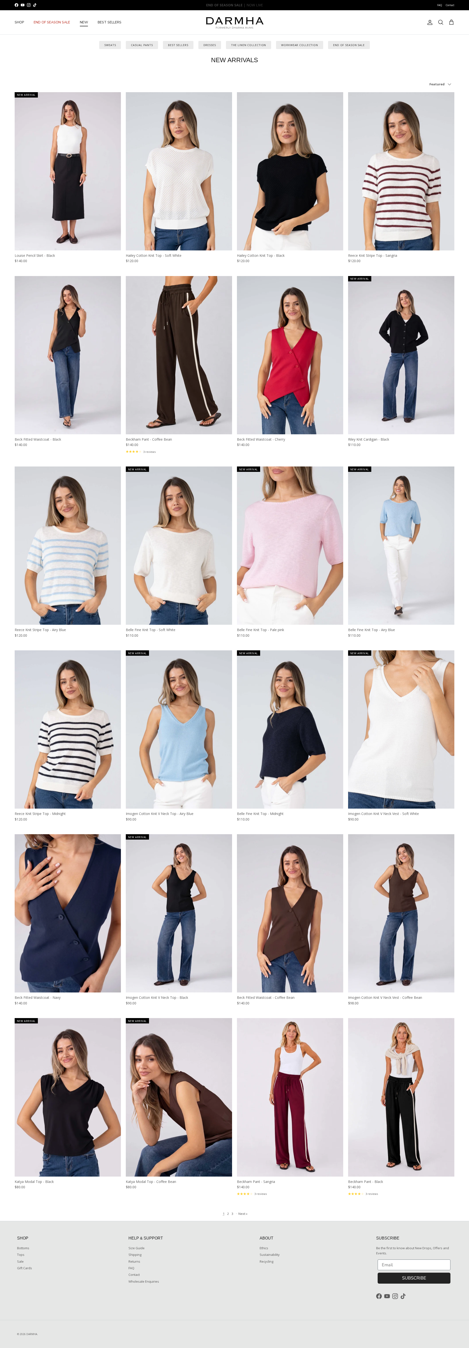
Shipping (134, 1254)
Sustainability (270, 1254)
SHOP (19, 22)
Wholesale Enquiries (143, 1281)
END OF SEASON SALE (52, 22)
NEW (84, 22)
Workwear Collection (299, 45)
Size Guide (136, 1248)
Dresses (209, 45)
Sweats (110, 45)
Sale (20, 1261)
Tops (20, 1254)
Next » (242, 1213)
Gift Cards (24, 1268)
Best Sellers (178, 45)
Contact (450, 5)
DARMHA (31, 1334)
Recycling (266, 1261)
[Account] (429, 22)
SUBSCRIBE (414, 1278)
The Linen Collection (248, 45)
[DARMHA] (234, 22)
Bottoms (23, 1248)
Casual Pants (142, 45)
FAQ (439, 5)
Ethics (264, 1248)
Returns (134, 1261)
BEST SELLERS (109, 22)
